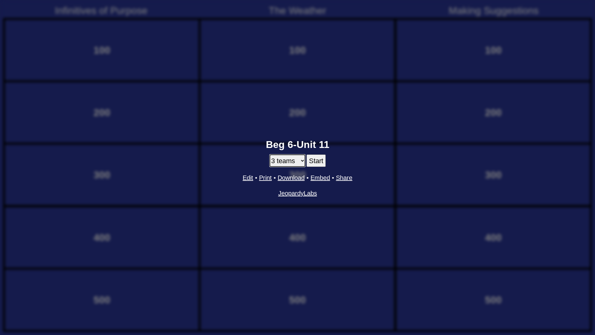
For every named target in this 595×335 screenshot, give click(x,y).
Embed (320, 177)
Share (344, 177)
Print (265, 177)
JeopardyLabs (297, 193)
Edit (248, 177)
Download (291, 177)
